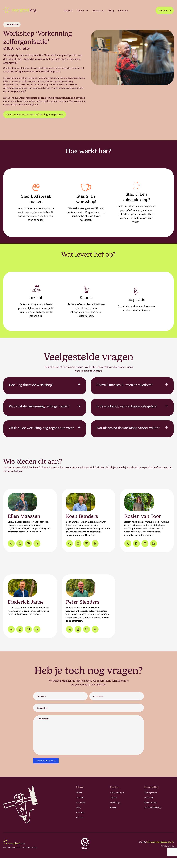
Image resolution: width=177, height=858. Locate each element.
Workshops (115, 802)
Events (113, 807)
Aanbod (68, 10)
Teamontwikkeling (152, 807)
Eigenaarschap (150, 802)
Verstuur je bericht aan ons (46, 761)
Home (79, 792)
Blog (111, 10)
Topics (80, 10)
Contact (162, 10)
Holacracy (148, 797)
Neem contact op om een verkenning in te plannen (34, 114)
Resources (98, 10)
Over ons (123, 10)
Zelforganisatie (150, 792)
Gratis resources (117, 792)
